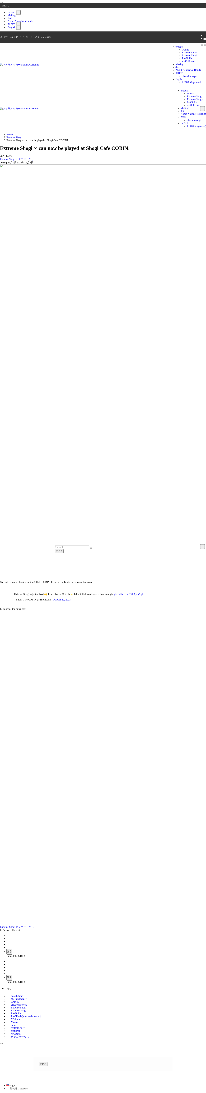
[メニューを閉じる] (1, 2)
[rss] (204, 35)
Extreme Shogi (8, 159)
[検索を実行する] (91, 548)
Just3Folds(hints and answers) (26, 1016)
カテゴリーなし (25, 159)
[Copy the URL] (9, 952)
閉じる (59, 551)
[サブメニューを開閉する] (18, 12)
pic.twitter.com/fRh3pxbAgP (128, 594)
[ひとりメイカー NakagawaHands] (19, 64)
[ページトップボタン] (1, 1043)
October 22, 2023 (62, 599)
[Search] (204, 39)
